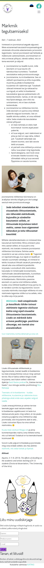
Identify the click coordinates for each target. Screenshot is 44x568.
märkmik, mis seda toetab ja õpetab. (18, 448)
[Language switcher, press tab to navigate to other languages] (31, 6)
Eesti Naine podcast (17, 382)
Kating (30, 565)
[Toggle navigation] (39, 12)
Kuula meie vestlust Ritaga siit (15, 430)
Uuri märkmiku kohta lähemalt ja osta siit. (20, 334)
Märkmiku (11, 300)
